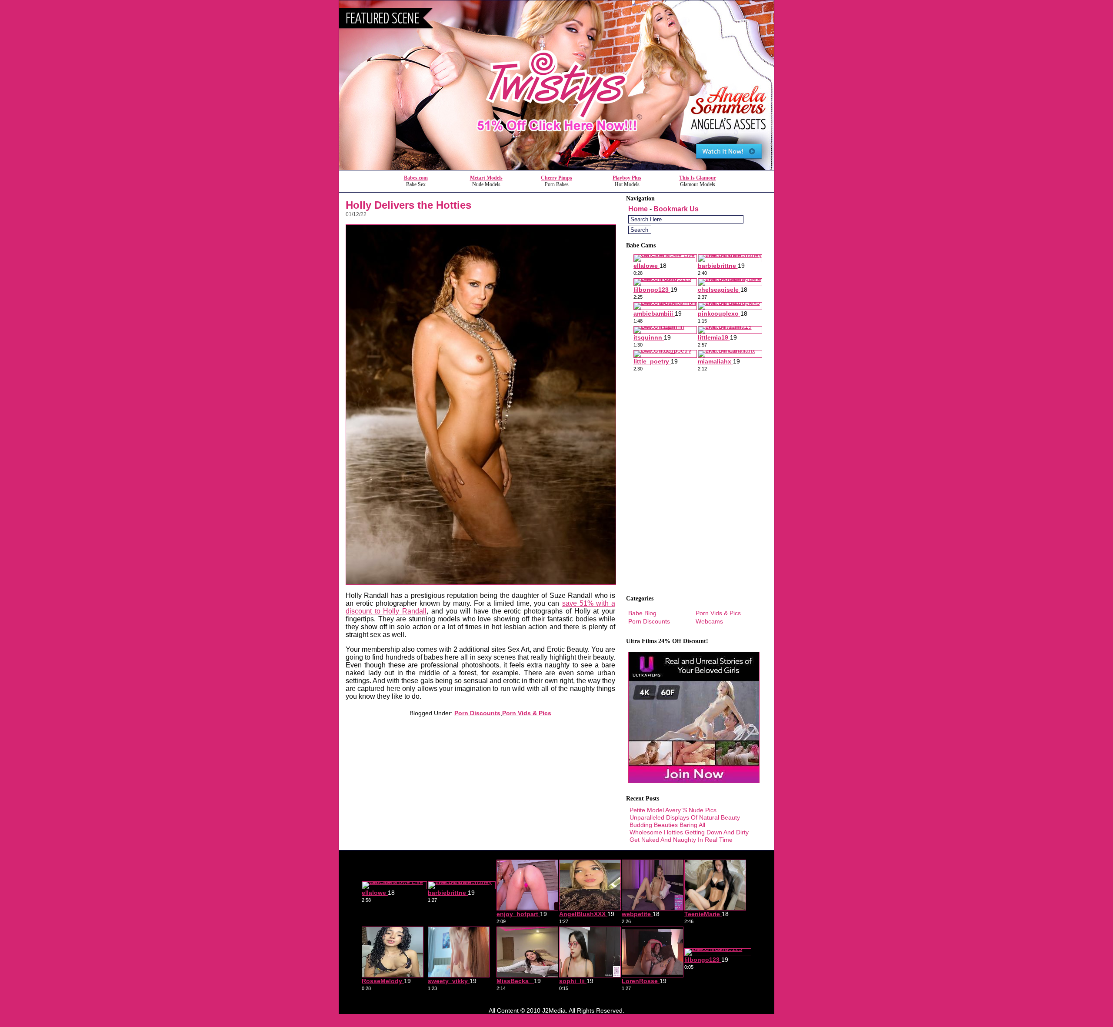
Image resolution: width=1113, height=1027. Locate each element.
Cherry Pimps (556, 178)
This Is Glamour (697, 178)
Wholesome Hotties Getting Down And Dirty (689, 832)
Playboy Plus (627, 178)
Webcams (709, 621)
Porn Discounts (477, 713)
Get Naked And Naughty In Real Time (681, 839)
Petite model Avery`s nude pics (673, 810)
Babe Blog (642, 613)
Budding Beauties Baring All (667, 824)
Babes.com (416, 178)
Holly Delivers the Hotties (408, 205)
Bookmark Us (676, 209)
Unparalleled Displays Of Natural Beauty (685, 817)
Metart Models (486, 178)
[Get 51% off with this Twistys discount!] (556, 167)
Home (638, 209)
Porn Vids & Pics (526, 713)
